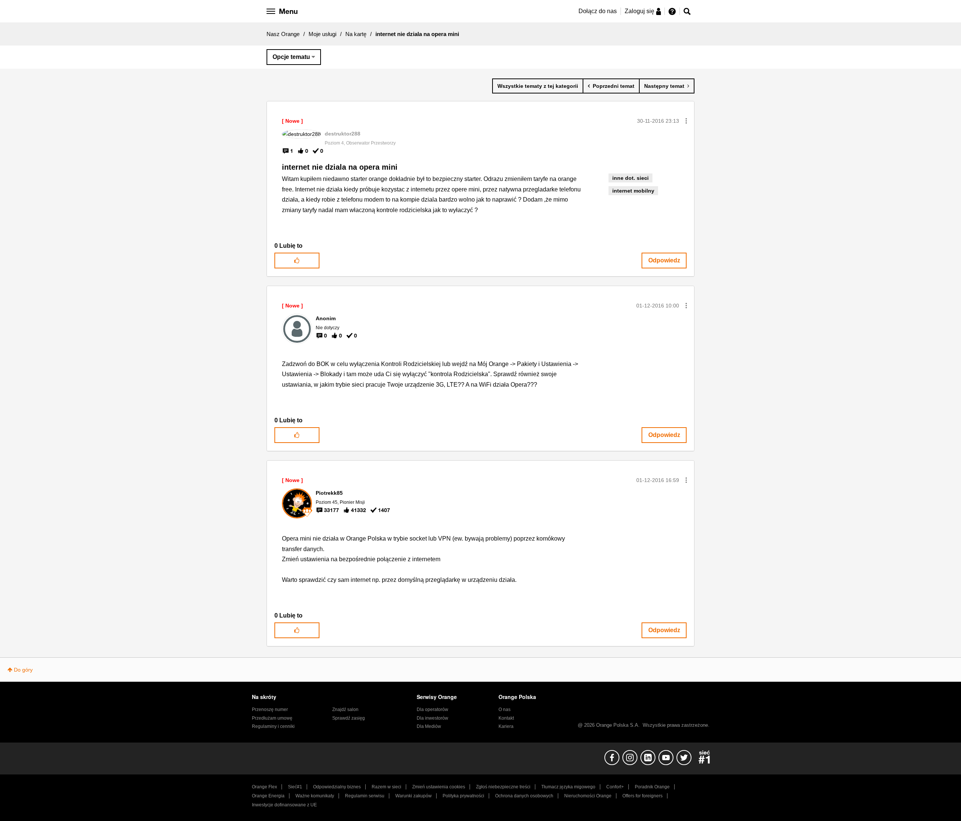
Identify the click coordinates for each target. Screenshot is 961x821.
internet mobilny (633, 191)
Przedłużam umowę (272, 718)
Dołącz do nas (597, 11)
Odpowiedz (664, 260)
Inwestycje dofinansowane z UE (284, 804)
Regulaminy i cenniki (273, 726)
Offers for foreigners (642, 795)
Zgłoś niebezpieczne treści (503, 786)
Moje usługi (322, 34)
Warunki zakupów (413, 795)
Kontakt (506, 718)
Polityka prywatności (463, 795)
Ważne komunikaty (314, 795)
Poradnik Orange (652, 786)
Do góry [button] (23, 670)
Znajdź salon (345, 709)
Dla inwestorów (432, 718)
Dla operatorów (432, 709)
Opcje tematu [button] (291, 57)
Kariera (506, 726)
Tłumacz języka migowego (568, 786)
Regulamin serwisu (364, 795)
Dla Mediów (429, 726)
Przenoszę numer (270, 709)
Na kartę (355, 34)
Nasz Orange (283, 34)
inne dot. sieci (630, 178)
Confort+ (615, 786)
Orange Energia (268, 795)
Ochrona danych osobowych (524, 795)
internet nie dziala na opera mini (340, 167)
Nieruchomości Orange (588, 795)
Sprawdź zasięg (348, 718)
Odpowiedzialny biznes (337, 786)
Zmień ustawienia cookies (438, 786)
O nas (505, 709)
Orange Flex (264, 786)
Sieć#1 (295, 786)
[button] (686, 121)
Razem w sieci (386, 786)
